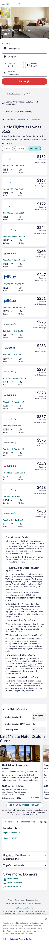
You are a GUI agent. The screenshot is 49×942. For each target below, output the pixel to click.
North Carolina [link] (14, 94)
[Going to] (24, 56)
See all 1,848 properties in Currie (25, 805)
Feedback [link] (37, 903)
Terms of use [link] (19, 900)
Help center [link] (29, 900)
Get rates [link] (35, 798)
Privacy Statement (10, 939)
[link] (24, 879)
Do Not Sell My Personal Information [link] (19, 903)
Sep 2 (34, 66)
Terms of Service (25, 939)
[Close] (46, 919)
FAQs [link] (37, 900)
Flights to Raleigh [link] (10, 838)
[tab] (8, 822)
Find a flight (24, 81)
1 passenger (13, 74)
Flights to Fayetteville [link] (11, 833)
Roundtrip (6, 43)
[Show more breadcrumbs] (4, 93)
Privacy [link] (10, 900)
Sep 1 (10, 66)
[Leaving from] (24, 48)
